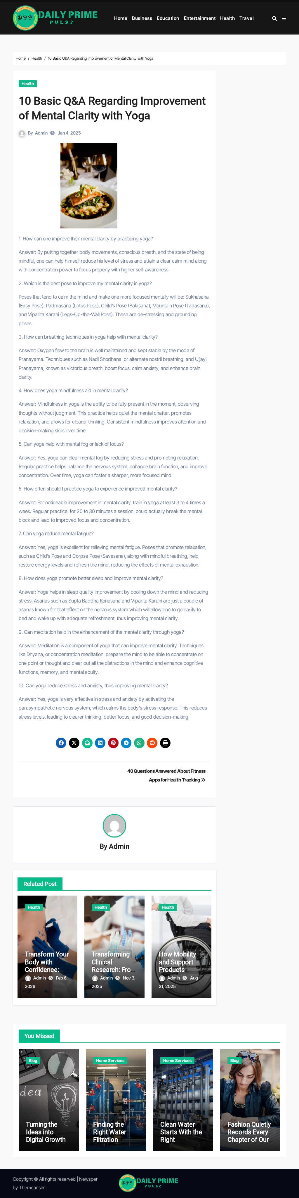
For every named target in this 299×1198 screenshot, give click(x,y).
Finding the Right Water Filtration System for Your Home (115, 1140)
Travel (246, 18)
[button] (283, 18)
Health (227, 18)
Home (120, 18)
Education (168, 18)
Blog (33, 1060)
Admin (41, 133)
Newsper (88, 1179)
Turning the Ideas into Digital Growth (46, 1132)
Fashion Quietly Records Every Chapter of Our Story (249, 1136)
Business (142, 18)
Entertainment (200, 18)
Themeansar (31, 1187)
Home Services (110, 1060)
